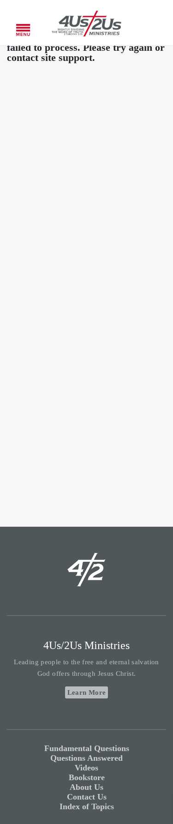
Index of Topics (87, 806)
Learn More (86, 692)
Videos (86, 767)
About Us (86, 787)
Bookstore (87, 777)
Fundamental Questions (86, 748)
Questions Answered (86, 758)
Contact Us (87, 796)
